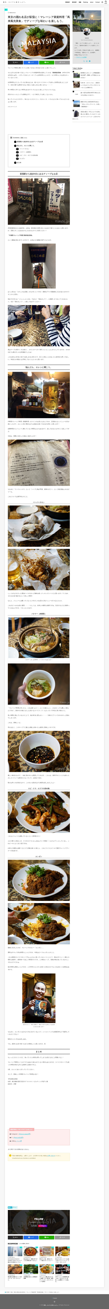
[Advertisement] (39, 120)
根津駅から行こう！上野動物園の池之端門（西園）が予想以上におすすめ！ (90, 75)
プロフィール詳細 (81, 57)
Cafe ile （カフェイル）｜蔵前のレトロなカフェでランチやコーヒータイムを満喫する (90, 85)
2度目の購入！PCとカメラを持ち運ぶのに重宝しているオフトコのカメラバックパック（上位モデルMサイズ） (86, 115)
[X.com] (34, 1226)
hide (25, 137)
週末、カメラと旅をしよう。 (51, 1305)
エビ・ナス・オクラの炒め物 (27, 155)
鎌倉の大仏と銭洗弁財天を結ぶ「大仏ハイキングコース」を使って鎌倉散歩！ (90, 104)
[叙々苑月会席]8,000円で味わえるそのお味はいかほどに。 (90, 94)
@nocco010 (17, 1137)
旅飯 (80, 2)
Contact (97, 2)
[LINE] (90, 61)
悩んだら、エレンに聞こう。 (25, 145)
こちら (18, 1141)
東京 (6, 9)
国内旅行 (67, 2)
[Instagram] (102, 2)
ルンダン (21, 158)
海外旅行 (74, 2)
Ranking (85, 2)
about (91, 2)
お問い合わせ (51, 1155)
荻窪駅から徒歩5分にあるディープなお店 (29, 141)
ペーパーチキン (23, 149)
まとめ (18, 162)
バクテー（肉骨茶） (24, 152)
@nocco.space (23, 1134)
